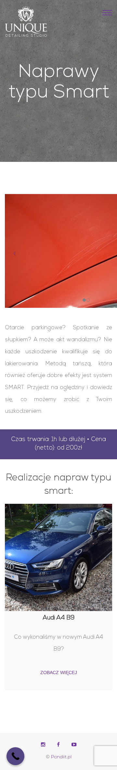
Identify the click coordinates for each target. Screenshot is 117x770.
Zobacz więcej (58, 672)
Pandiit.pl (61, 757)
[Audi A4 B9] (58, 557)
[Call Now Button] (15, 756)
